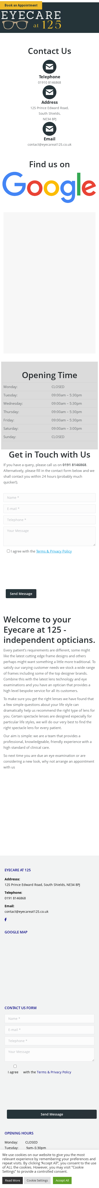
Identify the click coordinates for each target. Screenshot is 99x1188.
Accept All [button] (62, 1180)
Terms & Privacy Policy (54, 551)
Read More (12, 1180)
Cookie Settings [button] (37, 1180)
